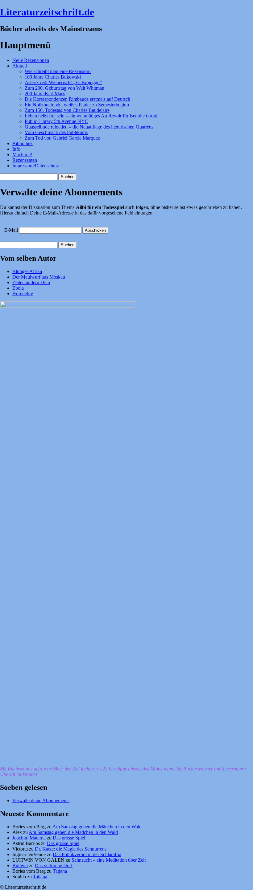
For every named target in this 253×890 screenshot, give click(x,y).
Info (16, 149)
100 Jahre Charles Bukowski (53, 77)
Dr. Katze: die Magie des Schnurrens (70, 848)
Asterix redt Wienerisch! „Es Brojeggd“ (63, 82)
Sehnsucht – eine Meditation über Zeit (109, 860)
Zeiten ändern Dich (31, 282)
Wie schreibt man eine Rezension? (58, 71)
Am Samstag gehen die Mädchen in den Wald (97, 826)
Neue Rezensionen (30, 60)
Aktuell (19, 65)
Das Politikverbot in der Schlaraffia (87, 854)
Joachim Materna (29, 837)
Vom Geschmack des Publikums (56, 132)
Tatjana (60, 871)
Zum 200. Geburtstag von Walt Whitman (64, 88)
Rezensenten (24, 160)
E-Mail (11, 230)
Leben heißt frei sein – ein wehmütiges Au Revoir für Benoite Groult (92, 115)
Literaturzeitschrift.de (47, 12)
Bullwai (20, 865)
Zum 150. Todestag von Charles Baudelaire (67, 110)
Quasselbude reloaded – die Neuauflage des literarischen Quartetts (89, 126)
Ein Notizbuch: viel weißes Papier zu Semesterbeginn (77, 104)
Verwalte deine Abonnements (40, 800)
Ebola (18, 288)
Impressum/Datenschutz (35, 165)
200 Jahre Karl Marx (45, 93)
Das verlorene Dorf (54, 865)
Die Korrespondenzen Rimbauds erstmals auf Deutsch (77, 99)
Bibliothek (22, 143)
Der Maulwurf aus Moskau (38, 277)
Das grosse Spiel (69, 837)
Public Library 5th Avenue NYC (56, 121)
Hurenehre (22, 293)
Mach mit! (22, 154)
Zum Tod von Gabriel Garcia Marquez (62, 138)
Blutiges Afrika (27, 271)
